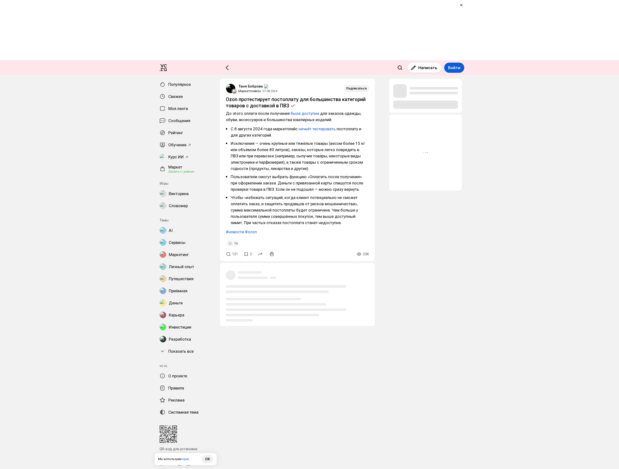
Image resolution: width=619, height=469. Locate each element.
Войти (454, 67)
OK (207, 459)
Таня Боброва (250, 86)
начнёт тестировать (317, 128)
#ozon (251, 231)
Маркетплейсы (249, 91)
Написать (427, 67)
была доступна (305, 113)
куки (185, 459)
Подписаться (356, 88)
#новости (235, 231)
